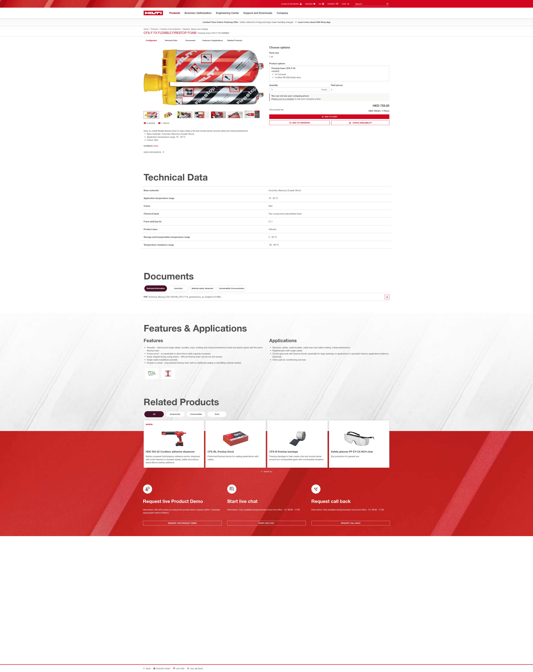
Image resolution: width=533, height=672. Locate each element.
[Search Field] (387, 4)
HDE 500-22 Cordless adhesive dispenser (170, 451)
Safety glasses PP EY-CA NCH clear (352, 451)
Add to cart (331, 116)
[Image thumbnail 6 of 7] (235, 115)
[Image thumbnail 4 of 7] (201, 115)
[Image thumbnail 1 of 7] (151, 115)
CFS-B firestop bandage (283, 451)
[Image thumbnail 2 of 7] (168, 115)
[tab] (151, 40)
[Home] (153, 13)
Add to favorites (301, 123)
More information (152, 152)
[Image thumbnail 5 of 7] (218, 115)
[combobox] (371, 4)
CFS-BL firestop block (221, 451)
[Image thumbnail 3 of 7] (185, 115)
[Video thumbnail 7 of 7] (252, 114)
